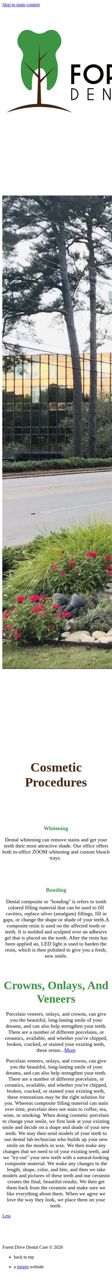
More (70, 1050)
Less (6, 1215)
